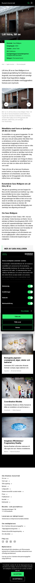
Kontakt (4, 499)
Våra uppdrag (6, 483)
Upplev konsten (10, 64)
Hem (3, 64)
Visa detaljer (25, 311)
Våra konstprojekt (20, 64)
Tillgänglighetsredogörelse (10, 528)
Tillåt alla (17, 316)
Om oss (4, 478)
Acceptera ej (17, 579)
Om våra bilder (6, 534)
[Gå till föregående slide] (6, 104)
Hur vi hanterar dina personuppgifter (12, 526)
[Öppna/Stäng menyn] (32, 3)
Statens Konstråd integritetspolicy (12, 531)
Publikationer (6, 497)
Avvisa (17, 327)
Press (3, 494)
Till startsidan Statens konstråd (8, 3)
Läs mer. (17, 570)
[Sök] (28, 3)
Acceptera (17, 574)
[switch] (30, 291)
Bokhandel (5, 502)
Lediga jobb (5, 489)
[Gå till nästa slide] (29, 104)
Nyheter (4, 486)
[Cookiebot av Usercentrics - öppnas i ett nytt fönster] (25, 254)
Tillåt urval (17, 322)
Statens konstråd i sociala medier (11, 491)
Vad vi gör (5, 481)
